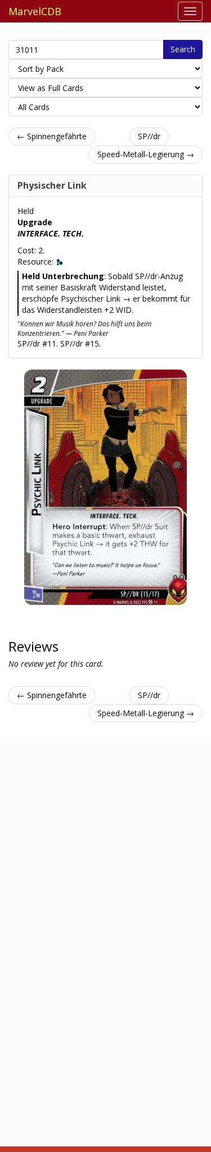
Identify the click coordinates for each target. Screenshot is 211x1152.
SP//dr (149, 136)
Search (182, 49)
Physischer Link (52, 185)
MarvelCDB (34, 11)
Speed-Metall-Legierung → (145, 154)
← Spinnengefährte (52, 136)
